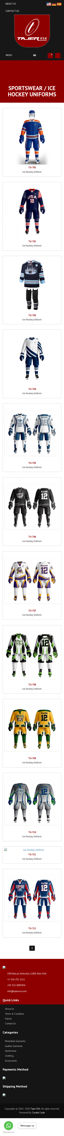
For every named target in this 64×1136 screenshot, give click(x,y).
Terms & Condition (14, 1013)
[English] (49, 3)
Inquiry (8, 1018)
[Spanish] (59, 3)
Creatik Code (38, 1112)
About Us (10, 3)
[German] (54, 3)
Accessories (10, 1060)
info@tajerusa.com (17, 991)
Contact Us (12, 11)
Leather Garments (13, 1046)
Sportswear (10, 1050)
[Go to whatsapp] (8, 1125)
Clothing (9, 1055)
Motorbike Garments (14, 1041)
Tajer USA (35, 1108)
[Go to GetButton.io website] (8, 1132)
